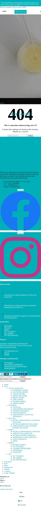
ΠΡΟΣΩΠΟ (8, 326)
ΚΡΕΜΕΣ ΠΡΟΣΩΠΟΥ (21, 411)
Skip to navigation (6, 7)
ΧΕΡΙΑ (15, 441)
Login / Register (9, 473)
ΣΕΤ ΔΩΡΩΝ (8, 333)
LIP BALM (16, 407)
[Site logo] (20, 15)
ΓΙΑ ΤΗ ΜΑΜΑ (18, 447)
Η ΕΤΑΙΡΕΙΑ (8, 363)
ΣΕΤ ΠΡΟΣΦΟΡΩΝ (11, 335)
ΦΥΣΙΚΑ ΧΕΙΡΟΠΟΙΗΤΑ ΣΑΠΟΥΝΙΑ (26, 431)
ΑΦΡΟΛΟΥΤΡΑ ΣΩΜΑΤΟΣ (22, 433)
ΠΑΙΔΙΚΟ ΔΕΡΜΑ (19, 401)
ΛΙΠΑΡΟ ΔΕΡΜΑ (19, 394)
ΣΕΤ (9, 454)
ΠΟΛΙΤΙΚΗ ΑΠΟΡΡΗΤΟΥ (13, 365)
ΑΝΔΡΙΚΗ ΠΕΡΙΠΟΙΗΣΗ (22, 448)
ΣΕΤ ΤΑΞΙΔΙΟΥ (9, 332)
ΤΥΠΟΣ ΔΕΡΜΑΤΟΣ (15, 388)
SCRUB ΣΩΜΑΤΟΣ (20, 439)
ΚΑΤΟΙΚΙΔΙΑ (17, 450)
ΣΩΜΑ (6, 330)
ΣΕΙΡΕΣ (11, 443)
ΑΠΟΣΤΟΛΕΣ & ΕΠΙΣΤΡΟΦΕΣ (15, 366)
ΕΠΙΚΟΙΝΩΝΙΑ (10, 368)
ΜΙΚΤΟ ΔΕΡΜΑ (18, 398)
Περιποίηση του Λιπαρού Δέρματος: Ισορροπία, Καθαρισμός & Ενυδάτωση (20, 306)
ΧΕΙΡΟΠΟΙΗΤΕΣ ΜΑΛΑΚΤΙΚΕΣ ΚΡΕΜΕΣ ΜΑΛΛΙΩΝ (25, 427)
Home (2, 103)
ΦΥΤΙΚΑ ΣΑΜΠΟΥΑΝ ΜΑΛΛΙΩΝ (25, 424)
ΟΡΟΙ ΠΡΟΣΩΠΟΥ (19, 413)
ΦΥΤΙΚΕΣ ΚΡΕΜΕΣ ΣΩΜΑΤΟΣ (24, 435)
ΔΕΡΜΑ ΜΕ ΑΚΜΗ (20, 396)
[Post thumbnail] (8, 293)
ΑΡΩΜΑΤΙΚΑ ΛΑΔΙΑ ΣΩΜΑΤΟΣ (25, 437)
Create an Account (6, 489)
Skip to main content (19, 7)
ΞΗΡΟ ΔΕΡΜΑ (18, 399)
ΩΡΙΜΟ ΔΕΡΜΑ (18, 403)
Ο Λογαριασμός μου (11, 351)
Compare (7, 471)
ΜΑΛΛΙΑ (7, 328)
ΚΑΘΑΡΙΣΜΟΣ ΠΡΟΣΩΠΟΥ (23, 409)
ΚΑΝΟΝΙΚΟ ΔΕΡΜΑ (20, 392)
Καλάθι (6, 355)
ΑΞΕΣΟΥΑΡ (17, 452)
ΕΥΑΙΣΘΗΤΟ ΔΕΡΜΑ (20, 390)
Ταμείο (6, 353)
